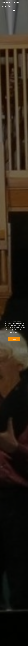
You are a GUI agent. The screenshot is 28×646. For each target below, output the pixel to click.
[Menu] (14, 10)
